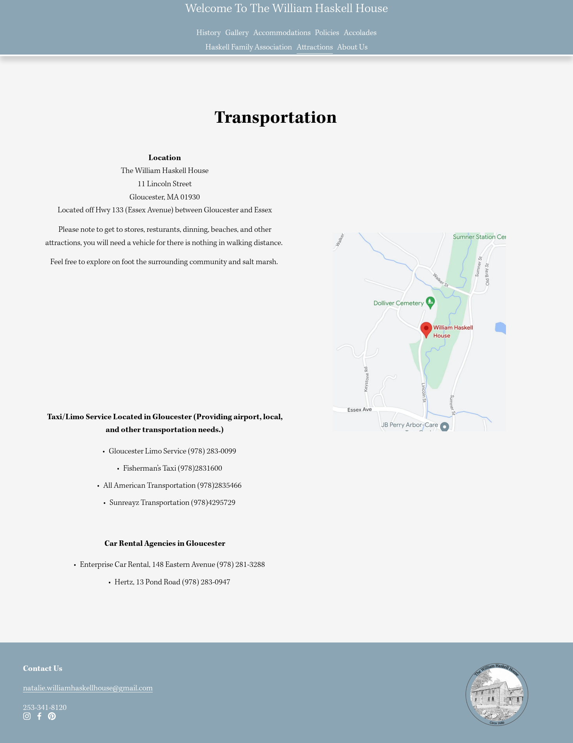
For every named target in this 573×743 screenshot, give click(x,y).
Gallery (237, 33)
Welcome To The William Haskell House (286, 9)
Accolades (360, 33)
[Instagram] (27, 716)
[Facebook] (39, 716)
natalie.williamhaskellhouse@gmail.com (88, 688)
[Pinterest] (52, 716)
